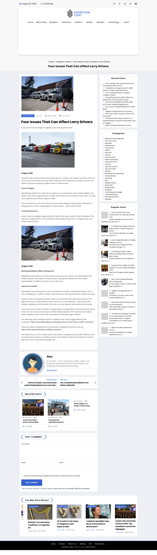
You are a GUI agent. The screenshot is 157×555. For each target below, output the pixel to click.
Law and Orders (110, 169)
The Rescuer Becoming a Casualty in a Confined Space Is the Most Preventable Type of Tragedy (119, 120)
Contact (62, 544)
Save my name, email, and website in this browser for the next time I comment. (52, 476)
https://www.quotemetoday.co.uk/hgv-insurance (41, 329)
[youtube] (136, 4)
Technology (113, 22)
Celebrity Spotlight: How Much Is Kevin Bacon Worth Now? (62, 524)
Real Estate (109, 185)
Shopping (108, 190)
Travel (126, 22)
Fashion (78, 22)
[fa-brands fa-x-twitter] (119, 4)
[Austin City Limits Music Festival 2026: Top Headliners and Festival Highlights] (33, 407)
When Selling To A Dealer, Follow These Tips (82, 405)
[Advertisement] (78, 40)
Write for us (72, 544)
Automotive (41, 22)
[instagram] (130, 4)
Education (108, 143)
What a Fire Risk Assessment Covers (118, 125)
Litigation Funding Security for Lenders (118, 111)
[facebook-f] (114, 4)
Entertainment (110, 145)
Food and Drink (110, 157)
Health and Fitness (111, 160)
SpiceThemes (91, 547)
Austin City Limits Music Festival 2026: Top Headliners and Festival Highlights (31, 421)
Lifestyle (100, 22)
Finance (107, 155)
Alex (40, 116)
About (53, 544)
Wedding (108, 199)
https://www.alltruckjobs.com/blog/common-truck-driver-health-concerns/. (62, 322)
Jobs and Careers (111, 167)
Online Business (110, 176)
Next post (64, 380)
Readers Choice (28, 116)
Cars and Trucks (110, 141)
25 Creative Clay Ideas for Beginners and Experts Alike (32, 524)
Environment (109, 148)
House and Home (111, 162)
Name (23, 462)
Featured (66, 22)
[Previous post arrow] (21, 382)
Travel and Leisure (111, 194)
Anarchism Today (67, 547)
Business (53, 22)
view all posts (52, 370)
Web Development (111, 197)
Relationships (109, 187)
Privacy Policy (100, 544)
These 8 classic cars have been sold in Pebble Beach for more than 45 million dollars (40, 384)
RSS (90, 544)
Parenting (108, 178)
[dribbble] (125, 4)
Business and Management (114, 138)
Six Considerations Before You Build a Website (74, 383)
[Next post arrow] (95, 382)
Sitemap (83, 544)
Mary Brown (28, 417)
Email (61, 462)
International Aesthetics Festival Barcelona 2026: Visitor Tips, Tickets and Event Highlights (58, 421)
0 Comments (66, 116)
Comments (25, 444)
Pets (106, 180)
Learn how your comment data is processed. (71, 488)
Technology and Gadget (113, 192)
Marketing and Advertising (114, 173)
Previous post (51, 380)
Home (30, 22)
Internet (108, 164)
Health (89, 22)
